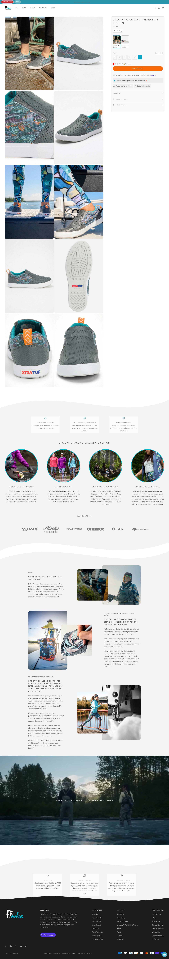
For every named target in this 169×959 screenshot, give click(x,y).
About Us (120, 914)
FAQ (153, 918)
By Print (32, 8)
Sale (16, 8)
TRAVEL (18, 2)
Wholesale (156, 932)
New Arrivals (96, 918)
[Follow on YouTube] (21, 946)
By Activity (43, 8)
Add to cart (138, 68)
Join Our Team (97, 939)
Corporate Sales (158, 936)
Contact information (86, 953)
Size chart (159, 53)
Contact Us (156, 914)
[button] (164, 954)
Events (119, 936)
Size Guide (156, 921)
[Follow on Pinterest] (16, 946)
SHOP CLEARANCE (7, 2)
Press (119, 932)
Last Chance (96, 925)
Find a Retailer (157, 929)
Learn (53, 8)
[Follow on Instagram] (11, 946)
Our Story (121, 918)
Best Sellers (96, 921)
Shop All (95, 914)
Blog (119, 929)
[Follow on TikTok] (26, 946)
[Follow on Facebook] (6, 946)
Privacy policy (56, 953)
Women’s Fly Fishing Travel (127, 925)
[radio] (118, 31)
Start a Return (157, 925)
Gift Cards (95, 929)
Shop (24, 8)
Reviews (120, 939)
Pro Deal (155, 939)
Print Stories (96, 936)
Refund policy (48, 953)
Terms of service (66, 953)
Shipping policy (76, 953)
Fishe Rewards (97, 932)
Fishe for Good (122, 921)
